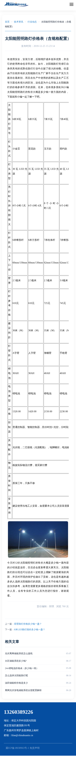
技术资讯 (18, 21)
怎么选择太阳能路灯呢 (16, 675)
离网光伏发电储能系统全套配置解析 (23, 690)
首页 (7, 21)
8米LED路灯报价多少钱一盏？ (29, 629)
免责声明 (35, 748)
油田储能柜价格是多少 (16, 683)
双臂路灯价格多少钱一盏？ (28, 624)
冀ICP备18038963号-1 (17, 748)
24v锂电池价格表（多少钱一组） (22, 668)
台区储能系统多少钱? (16, 661)
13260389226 (18, 712)
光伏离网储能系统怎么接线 (19, 653)
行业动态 (32, 21)
